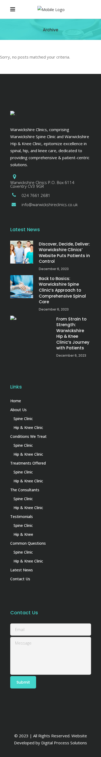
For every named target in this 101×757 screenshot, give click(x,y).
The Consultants (24, 489)
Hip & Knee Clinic (28, 427)
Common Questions (28, 543)
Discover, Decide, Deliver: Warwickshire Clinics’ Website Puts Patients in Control (64, 252)
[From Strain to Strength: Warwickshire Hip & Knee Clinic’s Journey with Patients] (30, 327)
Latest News (21, 569)
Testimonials (21, 516)
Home (15, 400)
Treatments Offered (28, 463)
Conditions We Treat (28, 436)
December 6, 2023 (54, 269)
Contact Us (20, 578)
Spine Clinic (23, 418)
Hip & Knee (23, 534)
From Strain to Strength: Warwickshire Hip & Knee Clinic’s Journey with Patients (72, 333)
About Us (18, 409)
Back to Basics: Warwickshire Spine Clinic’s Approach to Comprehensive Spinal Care (62, 290)
